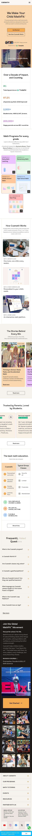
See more (6, 613)
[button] (16, 58)
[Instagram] (10, 825)
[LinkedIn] (27, 825)
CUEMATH (5, 2)
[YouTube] (4, 825)
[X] (22, 825)
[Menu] (29, 2)
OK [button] (26, 833)
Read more (6, 384)
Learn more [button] (11, 834)
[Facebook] (16, 825)
